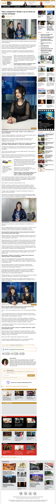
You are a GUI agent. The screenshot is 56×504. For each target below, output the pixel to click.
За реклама (31, 498)
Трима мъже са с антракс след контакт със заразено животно (42, 28)
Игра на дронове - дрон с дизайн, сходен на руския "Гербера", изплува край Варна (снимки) (50, 28)
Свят (25, 8)
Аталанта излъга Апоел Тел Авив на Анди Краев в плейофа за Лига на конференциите (19, 439)
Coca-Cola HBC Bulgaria (30, 344)
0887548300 (41, 496)
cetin (27, 386)
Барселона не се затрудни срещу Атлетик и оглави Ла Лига (47, 35)
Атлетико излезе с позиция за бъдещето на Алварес (46, 55)
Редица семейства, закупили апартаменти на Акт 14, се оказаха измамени (50, 17)
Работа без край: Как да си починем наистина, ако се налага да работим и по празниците (31, 425)
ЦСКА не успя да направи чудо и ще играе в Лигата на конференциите (47, 37)
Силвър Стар (8, 346)
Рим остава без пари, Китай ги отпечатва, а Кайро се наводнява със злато (50, 84)
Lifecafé (17, 6)
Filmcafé (28, 6)
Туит (23, 353)
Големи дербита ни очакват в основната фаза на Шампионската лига (47, 40)
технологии (11, 386)
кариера (14, 386)
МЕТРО (16, 346)
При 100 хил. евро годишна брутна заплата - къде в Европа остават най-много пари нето (7, 425)
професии (18, 386)
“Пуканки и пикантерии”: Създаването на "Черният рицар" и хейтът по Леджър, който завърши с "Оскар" (46, 125)
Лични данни (26, 498)
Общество (21, 8)
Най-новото (47, 32)
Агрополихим (21, 346)
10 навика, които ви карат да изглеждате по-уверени (7, 452)
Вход (53, 0)
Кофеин (3, 8)
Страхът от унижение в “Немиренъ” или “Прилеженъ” (32, 3)
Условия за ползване (20, 498)
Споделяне (7, 353)
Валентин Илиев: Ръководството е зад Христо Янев (30, 438)
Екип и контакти (36, 498)
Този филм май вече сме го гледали (47, 2)
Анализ (31, 8)
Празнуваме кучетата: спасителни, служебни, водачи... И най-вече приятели (50, 97)
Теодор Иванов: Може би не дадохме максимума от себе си (7, 438)
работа (7, 386)
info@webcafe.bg (35, 496)
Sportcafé (49, 6)
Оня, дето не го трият (10, 8)
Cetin (24, 344)
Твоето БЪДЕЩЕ (5, 344)
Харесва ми (15, 353)
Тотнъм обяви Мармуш (45, 45)
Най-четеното (52, 32)
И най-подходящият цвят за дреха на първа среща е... (19, 397)
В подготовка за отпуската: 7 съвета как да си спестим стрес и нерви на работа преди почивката (7, 398)
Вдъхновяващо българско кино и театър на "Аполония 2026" (31, 397)
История (39, 8)
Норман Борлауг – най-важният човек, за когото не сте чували (41, 74)
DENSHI (13, 346)
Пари (28, 8)
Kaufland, (3, 346)
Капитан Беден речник (45, 46)
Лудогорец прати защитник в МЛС (47, 48)
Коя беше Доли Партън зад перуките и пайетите (50, 106)
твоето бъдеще (23, 386)
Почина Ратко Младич (40, 16)
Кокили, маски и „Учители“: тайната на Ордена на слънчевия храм (50, 74)
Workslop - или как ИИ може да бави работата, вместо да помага (19, 425)
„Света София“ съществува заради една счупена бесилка (41, 84)
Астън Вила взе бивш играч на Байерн (46, 43)
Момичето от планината (40, 106)
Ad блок (35, 8)
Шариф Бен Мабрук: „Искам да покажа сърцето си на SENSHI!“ (46, 51)
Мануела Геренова (9, 16)
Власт (16, 8)
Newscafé (6, 6)
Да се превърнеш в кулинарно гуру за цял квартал (31, 452)
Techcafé (39, 6)
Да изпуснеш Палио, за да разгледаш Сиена (41, 96)
